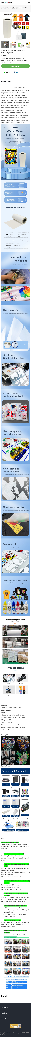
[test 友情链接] (15, 1026)
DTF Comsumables (23, 7)
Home (2, 7)
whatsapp (9, 72)
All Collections (8, 7)
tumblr (14, 72)
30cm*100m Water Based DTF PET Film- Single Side (12, 9)
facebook (2, 72)
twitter (7, 72)
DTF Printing (15, 7)
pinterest (12, 72)
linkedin (17, 72)
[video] (15, 26)
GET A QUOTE (15, 66)
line (4, 72)
